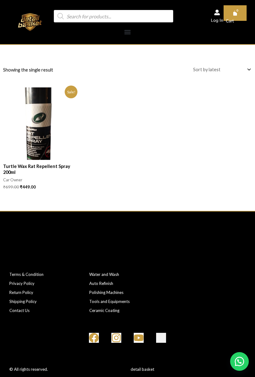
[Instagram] (116, 338)
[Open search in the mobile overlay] (113, 16)
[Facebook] (94, 338)
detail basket (142, 369)
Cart (230, 21)
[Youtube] (139, 338)
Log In (217, 20)
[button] (127, 32)
